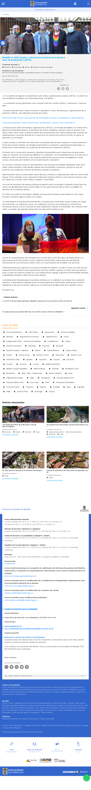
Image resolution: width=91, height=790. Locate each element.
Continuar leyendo (10, 435)
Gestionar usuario (60, 703)
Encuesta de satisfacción (42, 703)
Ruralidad (56, 387)
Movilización (10, 373)
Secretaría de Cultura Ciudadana (52, 72)
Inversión (9, 364)
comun (66, 337)
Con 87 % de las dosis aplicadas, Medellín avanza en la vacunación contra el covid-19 (38, 301)
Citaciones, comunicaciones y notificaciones (34, 687)
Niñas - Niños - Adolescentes (32, 373)
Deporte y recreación (13, 346)
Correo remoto (8, 703)
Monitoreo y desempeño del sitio (32, 705)
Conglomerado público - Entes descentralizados (23, 341)
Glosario (71, 703)
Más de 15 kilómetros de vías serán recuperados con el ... (67, 471)
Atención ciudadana (68, 332)
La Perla (36, 364)
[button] (70, 4)
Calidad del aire (51, 337)
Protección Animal (12, 387)
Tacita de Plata (22, 391)
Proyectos (29, 387)
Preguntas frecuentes (23, 703)
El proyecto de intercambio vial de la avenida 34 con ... (67, 425)
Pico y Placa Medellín (10, 710)
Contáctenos (9, 563)
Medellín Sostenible (53, 364)
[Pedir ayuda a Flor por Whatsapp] (86, 777)
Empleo (38, 350)
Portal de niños (51, 710)
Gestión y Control (42, 355)
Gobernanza (59, 355)
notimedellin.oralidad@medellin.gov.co (21, 600)
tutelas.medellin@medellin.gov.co (18, 593)
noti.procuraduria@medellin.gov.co (19, 586)
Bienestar (7, 67)
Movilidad (55, 369)
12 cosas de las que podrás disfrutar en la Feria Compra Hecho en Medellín (32, 312)
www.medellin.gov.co (13, 626)
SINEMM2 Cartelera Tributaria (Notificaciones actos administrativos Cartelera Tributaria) (35, 689)
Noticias (6, 14)
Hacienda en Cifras (13, 359)
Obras (70, 373)
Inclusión (56, 359)
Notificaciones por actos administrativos (68, 687)
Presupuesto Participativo (65, 382)
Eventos (27, 67)
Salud (68, 387)
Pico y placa (34, 382)
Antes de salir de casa (68, 708)
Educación (59, 346)
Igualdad (29, 359)
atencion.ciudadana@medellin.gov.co (20, 576)
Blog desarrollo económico (29, 337)
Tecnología (38, 391)
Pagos (32, 378)
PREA (47, 382)
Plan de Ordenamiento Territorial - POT (25, 708)
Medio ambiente (39, 369)
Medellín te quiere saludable (43, 67)
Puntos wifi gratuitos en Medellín (31, 710)
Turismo (52, 391)
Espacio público (71, 350)
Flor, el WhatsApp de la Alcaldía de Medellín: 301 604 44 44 (29, 629)
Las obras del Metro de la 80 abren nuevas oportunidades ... (19, 425)
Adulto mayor (33, 332)
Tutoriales (82, 708)
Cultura (67, 341)
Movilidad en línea (71, 369)
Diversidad (17, 67)
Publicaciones (21, 694)
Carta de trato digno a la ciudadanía (25, 712)
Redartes (43, 387)
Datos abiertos (47, 712)
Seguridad (80, 387)
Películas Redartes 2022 (15, 382)
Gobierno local (76, 355)
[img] (3, 4)
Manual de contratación (50, 708)
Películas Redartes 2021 (65, 378)
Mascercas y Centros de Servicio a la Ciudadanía (24, 637)
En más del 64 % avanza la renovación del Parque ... (22, 470)
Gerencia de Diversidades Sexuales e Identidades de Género (21, 72)
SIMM (8, 391)
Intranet (78, 752)
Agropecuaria (49, 332)
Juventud (23, 364)
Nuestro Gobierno (55, 373)
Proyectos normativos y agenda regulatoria (59, 692)
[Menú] (7, 4)
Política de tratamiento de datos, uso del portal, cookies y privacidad (28, 719)
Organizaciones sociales (14, 378)
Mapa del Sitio (52, 705)
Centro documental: (9, 687)
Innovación (70, 359)
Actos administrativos (14, 332)
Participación (45, 378)
